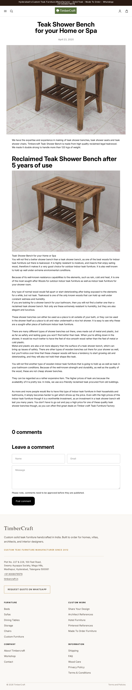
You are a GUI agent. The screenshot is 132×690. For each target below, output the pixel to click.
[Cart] (127, 11)
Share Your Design (79, 608)
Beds (7, 608)
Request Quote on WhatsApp (27, 589)
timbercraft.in (11, 578)
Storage (8, 625)
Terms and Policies (117, 684)
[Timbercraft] (65, 10)
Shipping (73, 650)
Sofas (7, 614)
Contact (8, 661)
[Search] (11, 11)
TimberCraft (18, 528)
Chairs (7, 631)
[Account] (120, 11)
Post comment (23, 501)
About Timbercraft (14, 650)
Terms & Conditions (79, 672)
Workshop (10, 656)
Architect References (80, 614)
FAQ (70, 656)
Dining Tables (12, 620)
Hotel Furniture (76, 620)
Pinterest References (80, 625)
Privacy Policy (76, 667)
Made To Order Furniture (82, 631)
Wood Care (74, 661)
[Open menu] (5, 11)
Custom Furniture (14, 636)
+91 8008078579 (13, 574)
